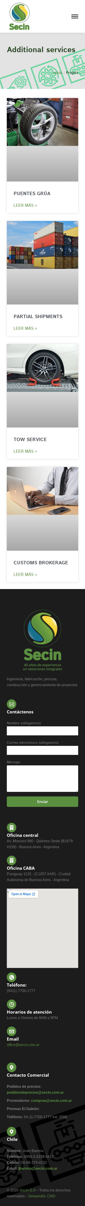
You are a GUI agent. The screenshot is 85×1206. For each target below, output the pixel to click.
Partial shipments (38, 316)
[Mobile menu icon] (74, 16)
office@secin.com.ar (23, 1045)
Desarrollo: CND (42, 1196)
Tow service (30, 439)
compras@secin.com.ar (51, 1101)
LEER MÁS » (25, 206)
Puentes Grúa (32, 193)
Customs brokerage (41, 563)
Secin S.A (27, 1190)
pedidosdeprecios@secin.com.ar (35, 1092)
